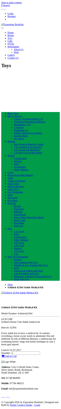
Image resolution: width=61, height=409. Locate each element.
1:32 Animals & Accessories (28, 147)
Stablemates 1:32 (22, 124)
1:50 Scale (19, 245)
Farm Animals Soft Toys (26, 262)
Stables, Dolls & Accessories (28, 133)
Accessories (19, 166)
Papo (10, 195)
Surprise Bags (21, 136)
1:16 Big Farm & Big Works (28, 152)
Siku (10, 228)
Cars (16, 254)
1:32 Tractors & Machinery (27, 150)
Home (11, 32)
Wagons (18, 161)
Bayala (17, 206)
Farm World (20, 214)
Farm (16, 164)
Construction (20, 158)
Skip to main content (11, 2)
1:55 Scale (19, 251)
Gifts (10, 41)
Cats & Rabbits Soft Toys (26, 273)
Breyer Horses (15, 116)
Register (12, 16)
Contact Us (13, 58)
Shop (10, 284)
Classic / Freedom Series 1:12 (28, 119)
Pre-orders (19, 138)
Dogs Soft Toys (21, 279)
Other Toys (13, 189)
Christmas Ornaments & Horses (29, 121)
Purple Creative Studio (21, 405)
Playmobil (13, 197)
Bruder (11, 155)
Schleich (12, 203)
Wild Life (18, 225)
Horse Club (19, 220)
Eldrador (18, 211)
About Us (18, 49)
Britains (11, 141)
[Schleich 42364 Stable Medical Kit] (19, 292)
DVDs (11, 43)
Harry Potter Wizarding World (28, 217)
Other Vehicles (21, 169)
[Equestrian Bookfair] (12, 24)
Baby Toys (13, 113)
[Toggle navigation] (2, 28)
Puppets (18, 259)
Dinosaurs (19, 209)
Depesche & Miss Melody (20, 175)
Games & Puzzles (16, 181)
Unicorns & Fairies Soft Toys (28, 270)
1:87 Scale (19, 242)
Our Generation (15, 192)
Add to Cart (10, 356)
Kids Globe (13, 183)
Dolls (10, 178)
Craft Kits (18, 127)
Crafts (10, 172)
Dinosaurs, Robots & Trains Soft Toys (32, 276)
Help (16, 52)
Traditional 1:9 (21, 130)
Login (10, 13)
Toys (10, 38)
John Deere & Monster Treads (28, 144)
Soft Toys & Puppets (18, 256)
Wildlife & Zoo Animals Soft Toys (31, 265)
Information (13, 46)
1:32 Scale (19, 231)
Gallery (11, 55)
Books (11, 35)
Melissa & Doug (16, 186)
